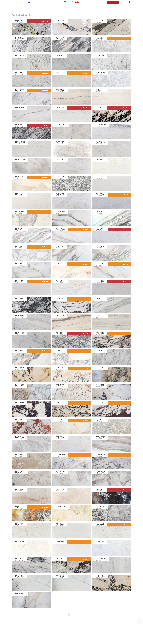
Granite (67, 8)
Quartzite (57, 8)
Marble (41, 8)
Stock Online (23, 15)
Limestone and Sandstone (82, 8)
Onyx (49, 8)
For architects (99, 8)
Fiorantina (15, 15)
